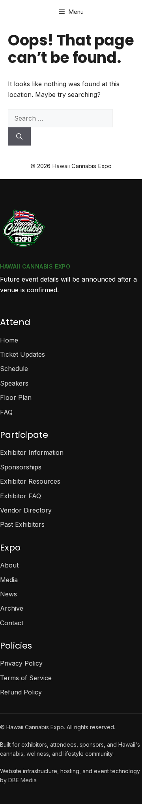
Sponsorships (20, 467)
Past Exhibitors (22, 524)
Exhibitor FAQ (20, 496)
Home (9, 340)
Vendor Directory (26, 510)
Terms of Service (26, 678)
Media (9, 580)
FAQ (6, 412)
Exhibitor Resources (30, 481)
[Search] (19, 136)
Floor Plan (16, 397)
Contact (11, 623)
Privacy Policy (21, 663)
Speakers (14, 383)
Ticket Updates (22, 354)
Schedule (14, 369)
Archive (11, 608)
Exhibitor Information (32, 452)
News (8, 594)
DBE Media (22, 780)
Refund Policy (21, 692)
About (9, 565)
